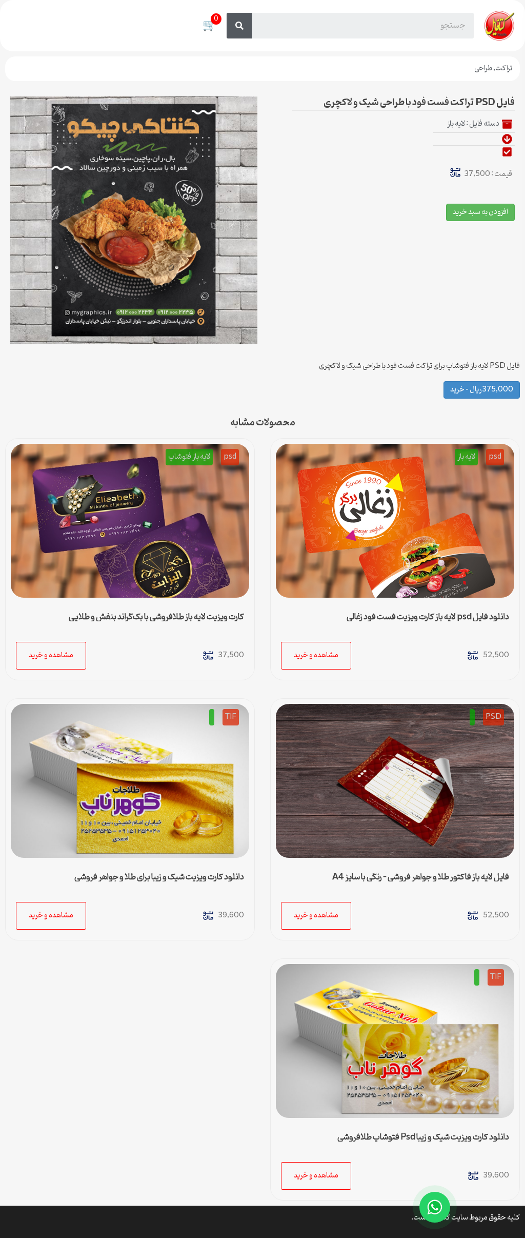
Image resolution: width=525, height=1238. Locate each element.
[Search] (239, 25)
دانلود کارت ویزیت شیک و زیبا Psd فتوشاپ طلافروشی (423, 1137)
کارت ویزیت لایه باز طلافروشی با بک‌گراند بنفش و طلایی (156, 617)
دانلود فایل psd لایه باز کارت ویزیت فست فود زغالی (428, 617)
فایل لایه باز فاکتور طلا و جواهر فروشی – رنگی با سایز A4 (420, 877)
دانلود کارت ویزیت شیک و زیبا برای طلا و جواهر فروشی (159, 877)
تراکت (503, 68)
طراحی (483, 68)
